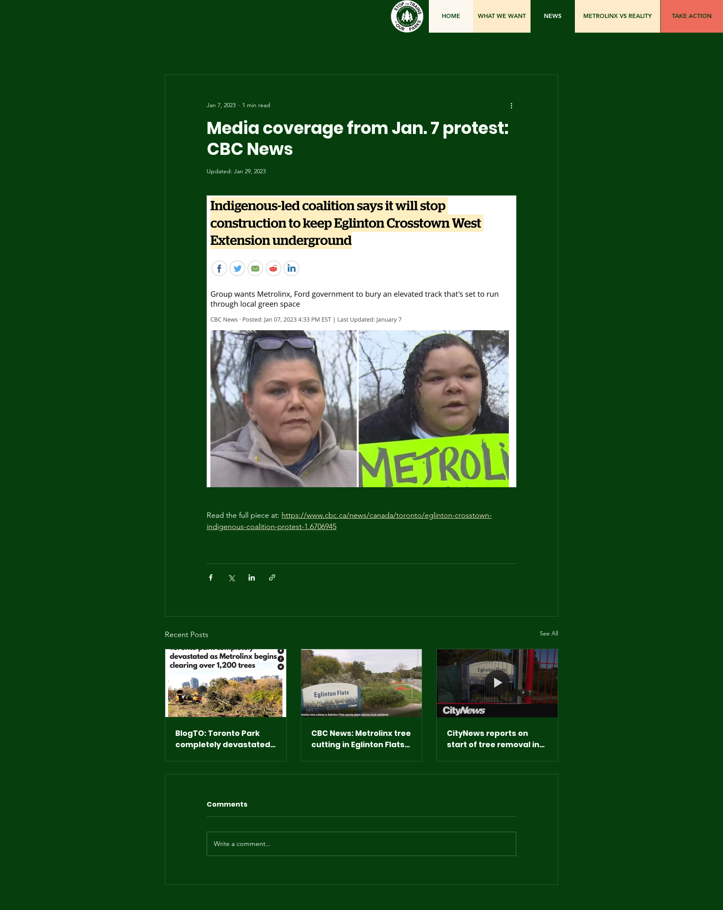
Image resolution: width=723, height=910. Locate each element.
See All (549, 633)
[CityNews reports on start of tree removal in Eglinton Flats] (497, 683)
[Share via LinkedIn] (252, 577)
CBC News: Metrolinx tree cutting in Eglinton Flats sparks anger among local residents (361, 739)
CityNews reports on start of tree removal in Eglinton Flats (493, 739)
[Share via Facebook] (211, 577)
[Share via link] (272, 577)
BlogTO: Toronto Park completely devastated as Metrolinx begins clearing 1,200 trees (222, 739)
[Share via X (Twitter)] (231, 577)
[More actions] (511, 105)
